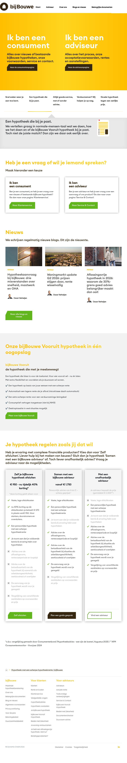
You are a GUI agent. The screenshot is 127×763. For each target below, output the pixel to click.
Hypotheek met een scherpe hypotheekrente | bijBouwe (37, 670)
